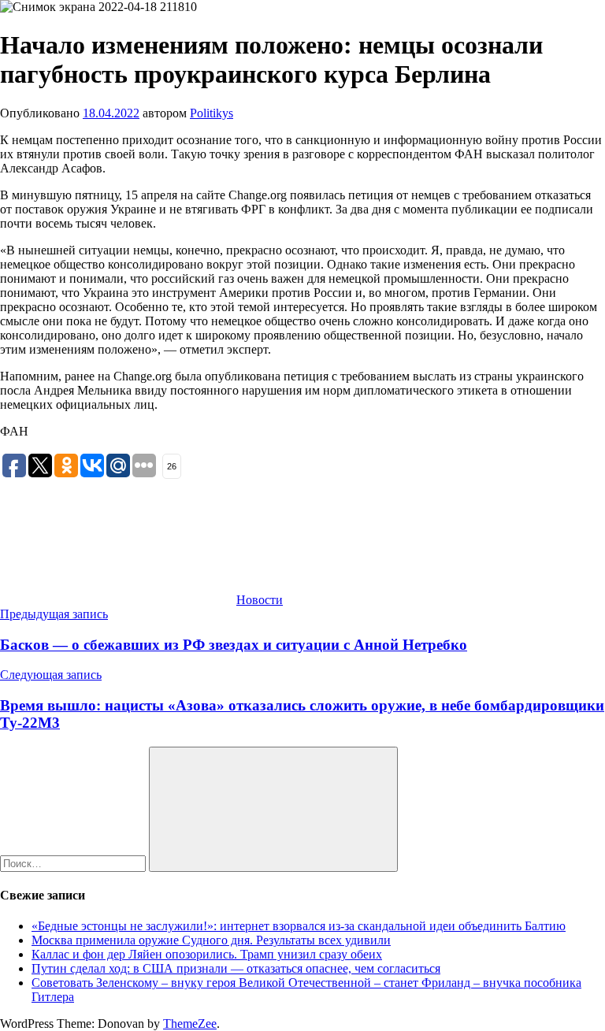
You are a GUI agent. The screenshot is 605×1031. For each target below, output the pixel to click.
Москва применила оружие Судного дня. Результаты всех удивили (211, 940)
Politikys (211, 113)
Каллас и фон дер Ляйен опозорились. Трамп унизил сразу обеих (207, 954)
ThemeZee (190, 1023)
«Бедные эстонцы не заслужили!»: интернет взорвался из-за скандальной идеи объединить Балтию (299, 926)
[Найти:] (74, 863)
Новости (259, 599)
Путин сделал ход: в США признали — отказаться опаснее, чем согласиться (236, 968)
